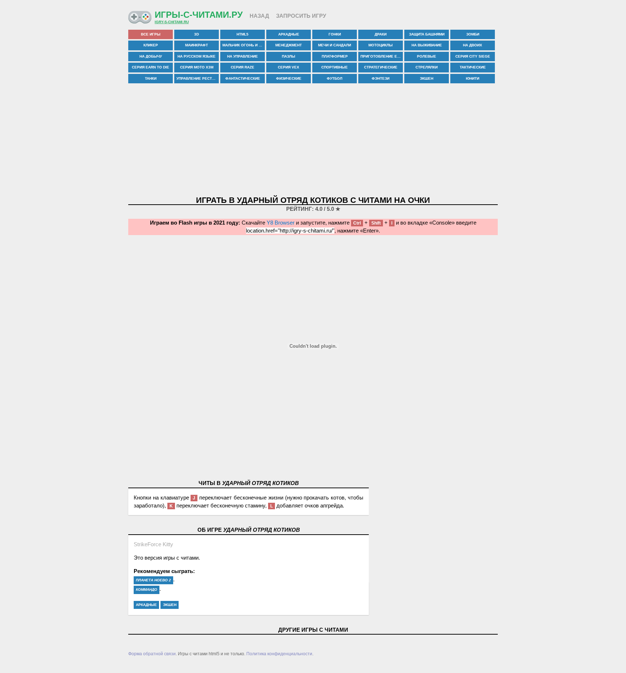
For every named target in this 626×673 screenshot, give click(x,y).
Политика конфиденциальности (279, 653)
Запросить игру (301, 16)
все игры (150, 34)
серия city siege (472, 56)
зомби (472, 34)
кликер (150, 45)
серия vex (288, 67)
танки (150, 78)
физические (288, 78)
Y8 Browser (281, 223)
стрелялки (427, 67)
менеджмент (288, 45)
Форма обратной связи (152, 653)
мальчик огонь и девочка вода (243, 45)
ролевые (426, 56)
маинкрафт (196, 45)
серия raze (242, 67)
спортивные (334, 67)
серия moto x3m (196, 67)
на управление (242, 56)
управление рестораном (197, 78)
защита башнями (427, 34)
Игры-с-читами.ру (199, 15)
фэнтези (380, 78)
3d (196, 34)
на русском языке (197, 56)
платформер (335, 56)
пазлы (288, 56)
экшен (426, 78)
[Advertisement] (313, 140)
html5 (243, 34)
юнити (472, 78)
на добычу (150, 56)
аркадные (288, 34)
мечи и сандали (334, 45)
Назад (259, 16)
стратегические (380, 67)
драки (381, 34)
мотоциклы (380, 45)
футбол (334, 78)
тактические (473, 67)
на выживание (427, 45)
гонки (335, 34)
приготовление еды (381, 56)
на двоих (472, 45)
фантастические (242, 78)
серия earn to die (150, 67)
